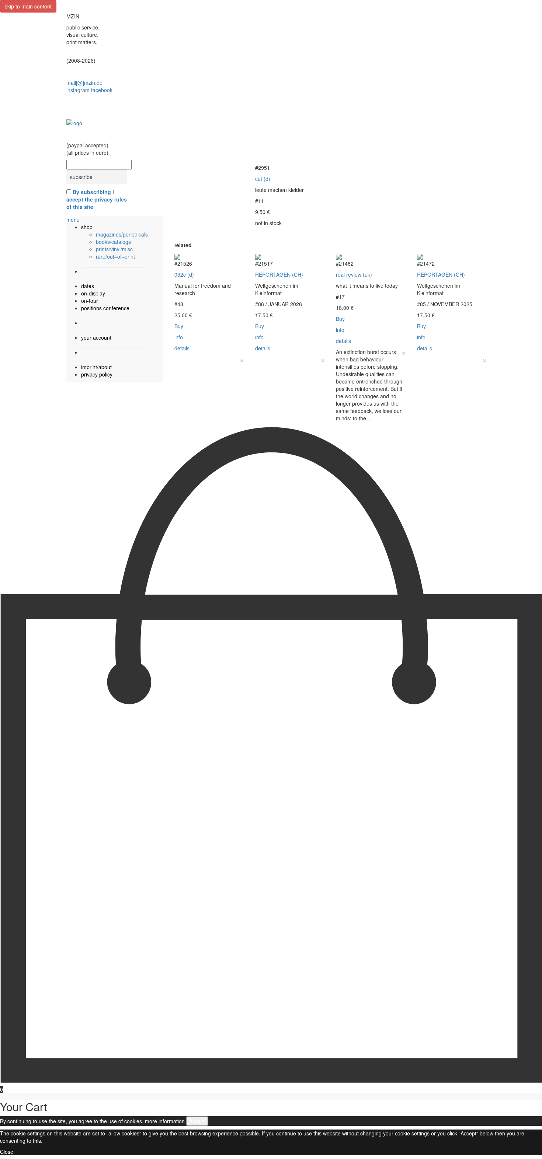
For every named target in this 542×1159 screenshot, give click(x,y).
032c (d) (184, 274)
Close (6, 1151)
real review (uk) (354, 274)
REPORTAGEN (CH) (279, 274)
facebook (101, 90)
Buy (178, 326)
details (182, 348)
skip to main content (28, 6)
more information (165, 1121)
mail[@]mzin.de (84, 82)
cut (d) (262, 178)
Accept (197, 1121)
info (178, 337)
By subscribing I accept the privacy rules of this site (96, 199)
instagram (78, 90)
